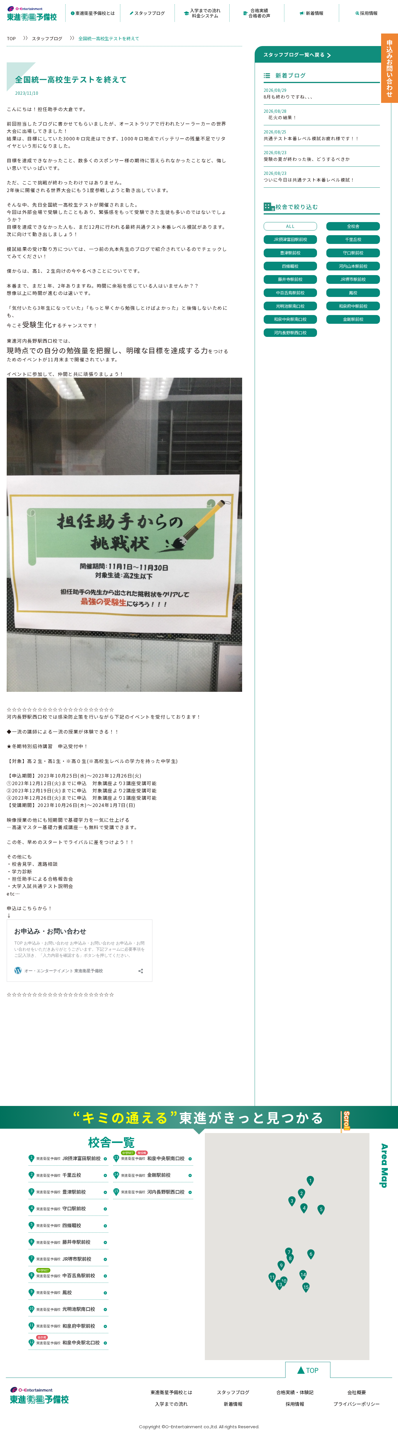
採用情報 (369, 13)
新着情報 (314, 13)
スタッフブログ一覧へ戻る (294, 54)
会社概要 (356, 1392)
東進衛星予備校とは (95, 13)
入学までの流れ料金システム (205, 13)
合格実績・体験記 (295, 1392)
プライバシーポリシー (356, 1403)
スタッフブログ (149, 13)
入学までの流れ (171, 1403)
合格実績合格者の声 (259, 13)
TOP (11, 38)
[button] (310, 1181)
